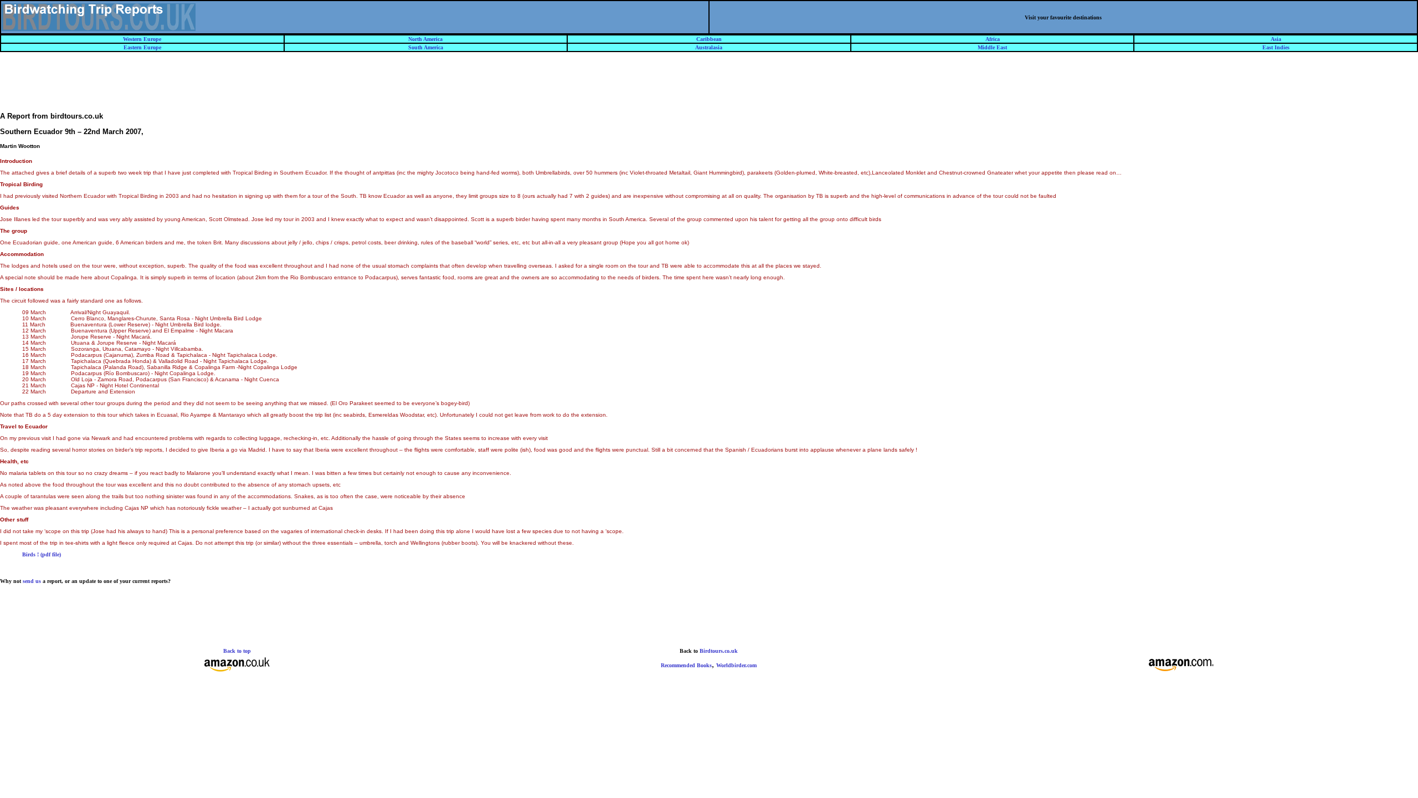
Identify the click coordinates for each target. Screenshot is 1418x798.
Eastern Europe (142, 47)
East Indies (1275, 47)
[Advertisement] (709, 87)
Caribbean (709, 39)
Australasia (708, 47)
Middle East (992, 47)
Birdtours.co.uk (719, 651)
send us (32, 581)
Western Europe (142, 39)
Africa (992, 39)
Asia (1276, 39)
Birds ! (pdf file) (41, 554)
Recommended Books (686, 665)
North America (425, 39)
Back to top (237, 651)
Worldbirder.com (736, 665)
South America (425, 47)
